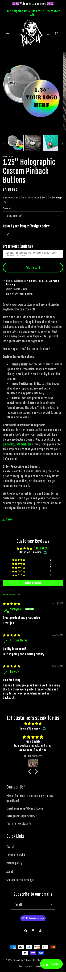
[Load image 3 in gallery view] (50, 143)
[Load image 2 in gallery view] (33, 143)
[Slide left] (3, 144)
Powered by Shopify (35, 960)
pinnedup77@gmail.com (17, 444)
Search (10, 846)
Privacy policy (25, 966)
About (9, 871)
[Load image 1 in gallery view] (15, 143)
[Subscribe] (51, 905)
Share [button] (9, 519)
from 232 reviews (31, 728)
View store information (19, 294)
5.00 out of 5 (42, 548)
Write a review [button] (33, 583)
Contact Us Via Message (20, 880)
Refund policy (14, 863)
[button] (8, 33)
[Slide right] (62, 144)
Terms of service (16, 855)
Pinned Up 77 (19, 960)
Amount (7, 208)
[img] (12, 604)
